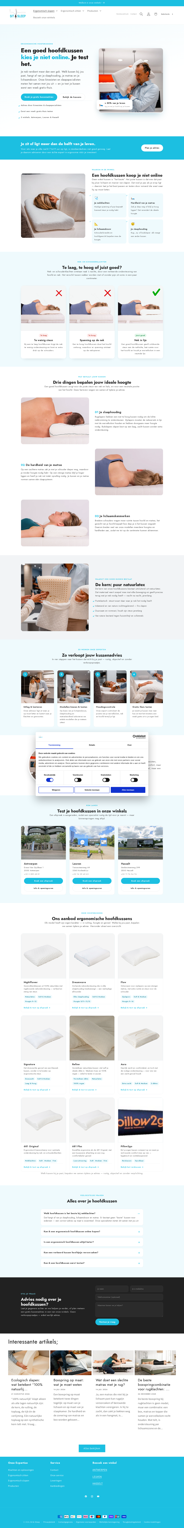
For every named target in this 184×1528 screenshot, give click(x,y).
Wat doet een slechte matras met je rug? (112, 1382)
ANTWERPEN (100, 1469)
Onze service (56, 1475)
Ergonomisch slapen (18, 1480)
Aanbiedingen (57, 1485)
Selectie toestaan (92, 790)
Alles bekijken (92, 1448)
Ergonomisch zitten (18, 1475)
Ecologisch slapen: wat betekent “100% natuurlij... (26, 1384)
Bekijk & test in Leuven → (84, 1089)
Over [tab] (129, 745)
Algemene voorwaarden (86, 1522)
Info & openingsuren (43, 888)
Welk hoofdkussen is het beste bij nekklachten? (70, 1213)
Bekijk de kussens (72, 97)
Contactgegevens (65, 1522)
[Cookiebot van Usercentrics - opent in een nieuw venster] (135, 737)
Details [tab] (92, 745)
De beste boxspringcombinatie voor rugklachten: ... (154, 1384)
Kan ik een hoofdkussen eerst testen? (64, 1263)
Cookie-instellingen (152, 1522)
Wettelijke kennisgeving (109, 1522)
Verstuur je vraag (107, 1322)
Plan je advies (152, 147)
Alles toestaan (128, 790)
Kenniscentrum (122, 14)
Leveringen (56, 1480)
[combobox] (167, 14)
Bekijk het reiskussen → (132, 1167)
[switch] (77, 780)
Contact (134, 14)
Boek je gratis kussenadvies (39, 97)
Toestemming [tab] (54, 745)
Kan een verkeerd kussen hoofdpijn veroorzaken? (71, 1252)
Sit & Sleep (35, 1522)
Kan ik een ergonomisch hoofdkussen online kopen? (72, 1231)
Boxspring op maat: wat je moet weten (69, 1382)
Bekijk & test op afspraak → (37, 1007)
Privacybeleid (49, 1522)
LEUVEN (97, 1476)
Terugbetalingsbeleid (132, 1522)
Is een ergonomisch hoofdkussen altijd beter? (69, 1242)
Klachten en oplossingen (21, 1469)
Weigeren (56, 790)
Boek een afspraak (43, 881)
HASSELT (98, 1483)
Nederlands (165, 14)
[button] (45, 10)
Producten (13, 1485)
